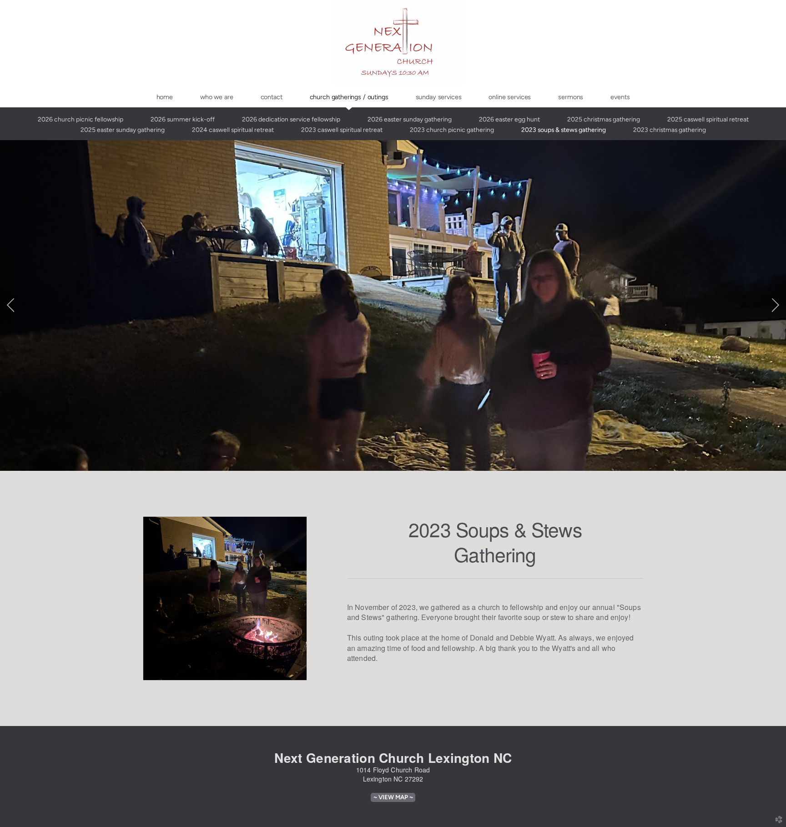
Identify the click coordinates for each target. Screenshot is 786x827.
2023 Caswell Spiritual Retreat (342, 129)
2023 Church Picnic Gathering (452, 129)
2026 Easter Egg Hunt (509, 119)
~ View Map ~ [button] (393, 797)
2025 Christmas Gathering (603, 119)
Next (775, 305)
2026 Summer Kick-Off (183, 119)
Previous (10, 305)
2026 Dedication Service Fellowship (291, 119)
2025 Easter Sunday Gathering (123, 129)
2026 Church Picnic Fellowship (80, 119)
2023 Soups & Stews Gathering (563, 129)
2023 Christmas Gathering (669, 129)
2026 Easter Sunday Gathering (410, 119)
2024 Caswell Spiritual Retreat (233, 129)
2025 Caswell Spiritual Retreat (708, 119)
